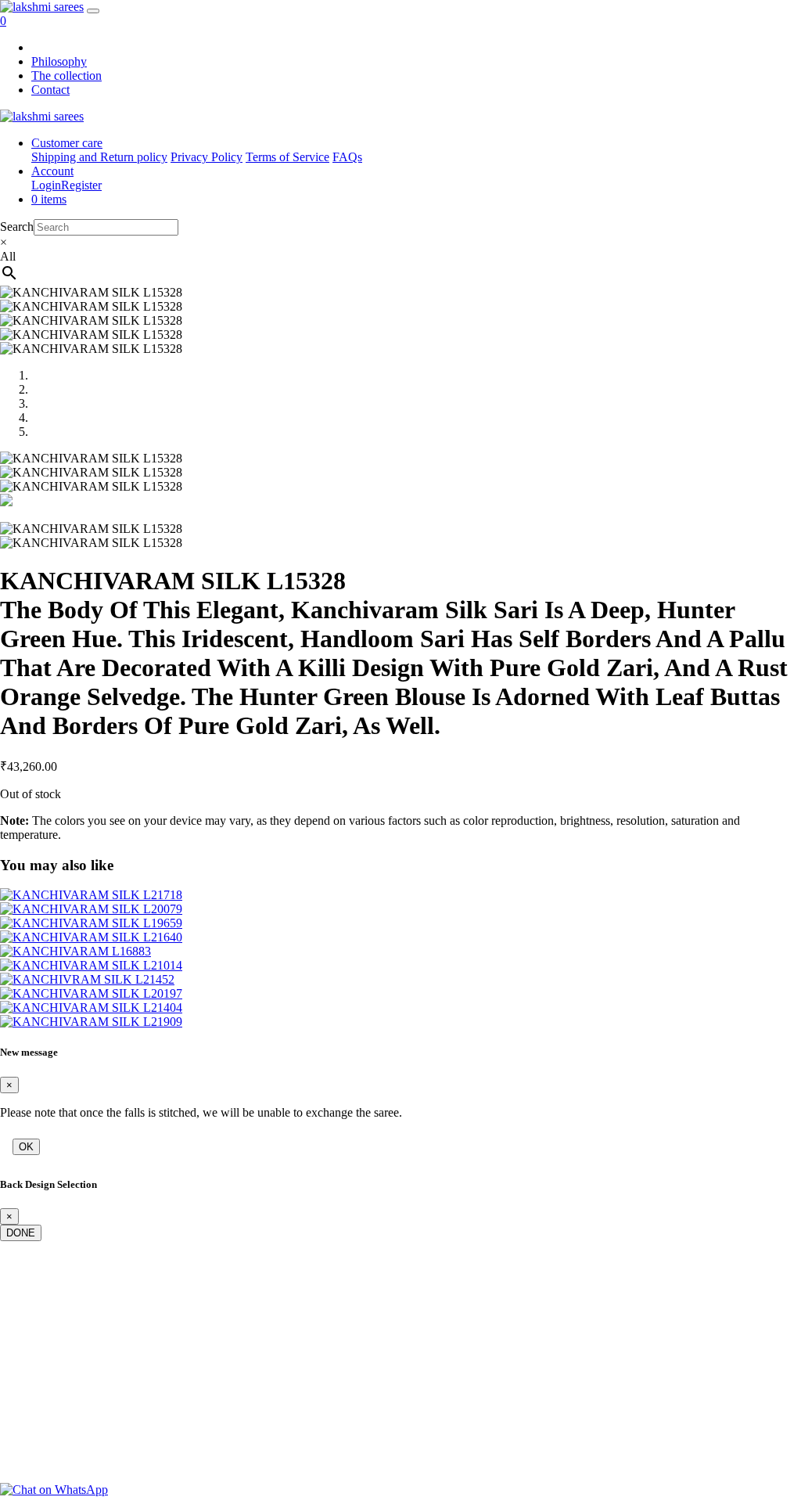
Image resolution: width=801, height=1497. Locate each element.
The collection (66, 75)
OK (26, 1147)
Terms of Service (287, 157)
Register (81, 185)
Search (17, 226)
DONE (20, 1233)
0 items (48, 199)
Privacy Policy (206, 157)
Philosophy (59, 61)
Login (46, 185)
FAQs (347, 157)
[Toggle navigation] (93, 11)
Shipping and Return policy (99, 157)
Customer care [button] (66, 142)
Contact (50, 89)
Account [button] (52, 171)
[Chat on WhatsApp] (54, 1489)
